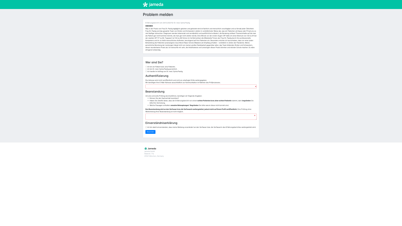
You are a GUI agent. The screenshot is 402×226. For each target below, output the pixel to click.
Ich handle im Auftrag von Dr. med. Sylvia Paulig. (165, 71)
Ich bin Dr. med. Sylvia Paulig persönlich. (162, 69)
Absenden (150, 132)
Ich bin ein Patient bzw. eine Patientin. (161, 67)
